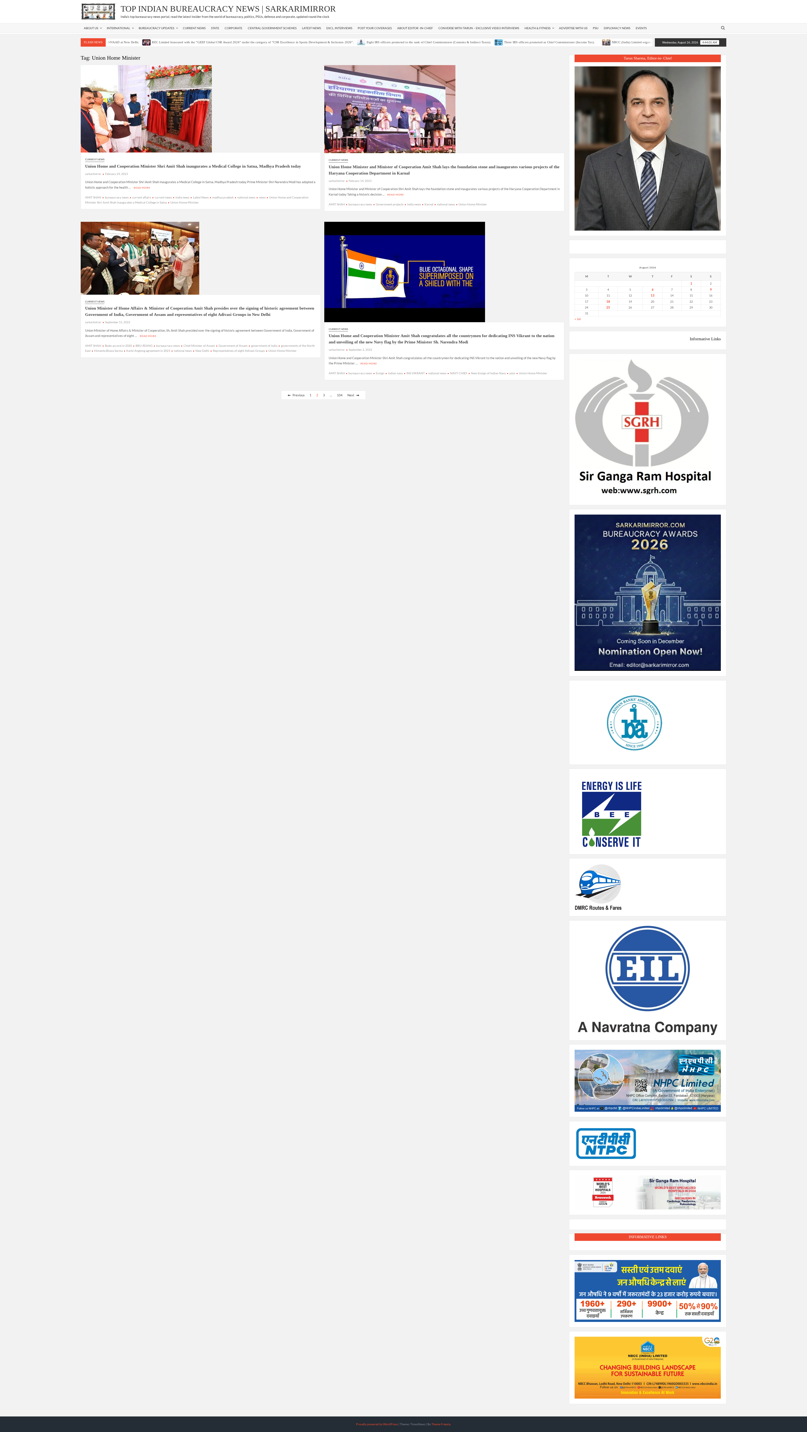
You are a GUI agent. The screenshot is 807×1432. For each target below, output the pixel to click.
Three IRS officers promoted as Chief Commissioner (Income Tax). (483, 42)
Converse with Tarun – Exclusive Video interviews (478, 28)
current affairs (141, 197)
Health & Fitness (537, 28)
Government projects (390, 204)
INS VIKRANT (415, 373)
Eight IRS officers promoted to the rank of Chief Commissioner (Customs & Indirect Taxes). (362, 42)
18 (608, 301)
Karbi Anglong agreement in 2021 (148, 350)
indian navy (395, 373)
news (262, 197)
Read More (142, 187)
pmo (512, 373)
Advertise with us (573, 28)
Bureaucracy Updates (156, 28)
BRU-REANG (144, 345)
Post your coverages (375, 28)
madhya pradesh (223, 197)
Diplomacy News (617, 28)
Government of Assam (233, 345)
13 (652, 295)
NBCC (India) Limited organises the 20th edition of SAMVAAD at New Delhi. (598, 42)
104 (340, 395)
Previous (299, 395)
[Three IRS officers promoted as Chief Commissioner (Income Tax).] (432, 42)
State (215, 28)
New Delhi (202, 350)
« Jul (578, 319)
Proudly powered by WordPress (377, 1424)
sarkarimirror (93, 174)
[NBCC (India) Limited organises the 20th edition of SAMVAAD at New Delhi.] (540, 42)
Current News (194, 28)
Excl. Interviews (339, 28)
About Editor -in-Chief (415, 28)
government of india (264, 345)
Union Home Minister (184, 202)
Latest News (311, 28)
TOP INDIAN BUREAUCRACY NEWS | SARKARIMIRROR (228, 8)
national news (246, 197)
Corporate (233, 28)
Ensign (380, 373)
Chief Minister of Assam (199, 345)
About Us (91, 28)
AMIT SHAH (93, 197)
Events (641, 28)
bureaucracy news (117, 197)
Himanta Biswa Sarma (108, 350)
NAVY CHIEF (458, 373)
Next (350, 395)
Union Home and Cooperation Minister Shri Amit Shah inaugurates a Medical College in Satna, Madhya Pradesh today (193, 166)
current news (163, 197)
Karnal (429, 204)
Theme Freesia (440, 1424)
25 (608, 307)
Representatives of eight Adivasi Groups (239, 350)
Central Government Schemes (272, 28)
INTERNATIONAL (118, 28)
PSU (595, 28)
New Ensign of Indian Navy (488, 373)
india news (182, 197)
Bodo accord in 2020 (118, 345)
